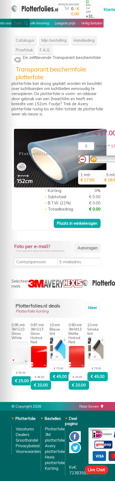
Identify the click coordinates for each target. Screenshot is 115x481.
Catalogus (25, 40)
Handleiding (84, 40)
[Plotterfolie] (34, 16)
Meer (92, 307)
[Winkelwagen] (66, 8)
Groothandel (27, 440)
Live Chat (96, 469)
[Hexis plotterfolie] (73, 286)
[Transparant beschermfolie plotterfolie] (60, 186)
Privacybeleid (28, 445)
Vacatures (25, 428)
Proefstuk (24, 49)
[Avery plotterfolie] (17, 60)
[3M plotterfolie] (36, 286)
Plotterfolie (55, 428)
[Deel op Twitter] (75, 451)
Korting (51, 468)
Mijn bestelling (54, 40)
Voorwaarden (28, 451)
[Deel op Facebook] (75, 440)
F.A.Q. (45, 49)
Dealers (22, 434)
